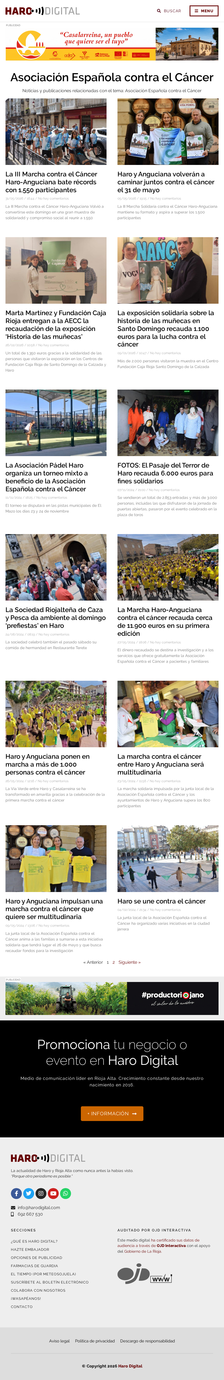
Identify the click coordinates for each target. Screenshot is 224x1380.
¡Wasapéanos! (26, 1299)
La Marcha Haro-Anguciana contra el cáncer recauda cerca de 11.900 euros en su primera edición (165, 621)
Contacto (22, 1307)
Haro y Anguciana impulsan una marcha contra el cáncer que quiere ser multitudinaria (54, 909)
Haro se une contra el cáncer (161, 901)
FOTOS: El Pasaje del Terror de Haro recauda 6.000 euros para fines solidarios (165, 473)
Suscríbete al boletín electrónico (50, 1282)
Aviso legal (59, 1341)
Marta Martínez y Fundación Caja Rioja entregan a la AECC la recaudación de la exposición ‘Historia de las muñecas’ (55, 324)
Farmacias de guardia (34, 1266)
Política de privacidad (95, 1341)
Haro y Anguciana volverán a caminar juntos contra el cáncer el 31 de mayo (165, 182)
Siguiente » (130, 962)
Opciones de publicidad (36, 1258)
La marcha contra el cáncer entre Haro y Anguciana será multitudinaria (160, 764)
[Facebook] (16, 1193)
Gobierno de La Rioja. (143, 1251)
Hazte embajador (30, 1250)
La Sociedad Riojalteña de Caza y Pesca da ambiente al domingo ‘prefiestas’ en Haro (55, 617)
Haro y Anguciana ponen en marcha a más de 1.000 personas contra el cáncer (47, 764)
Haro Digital (130, 1366)
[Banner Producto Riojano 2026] (112, 1011)
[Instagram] (41, 1193)
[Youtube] (53, 1193)
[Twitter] (28, 1193)
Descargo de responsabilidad (147, 1341)
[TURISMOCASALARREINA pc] (112, 57)
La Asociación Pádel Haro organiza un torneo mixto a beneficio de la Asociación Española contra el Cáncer (46, 477)
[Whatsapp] (65, 1193)
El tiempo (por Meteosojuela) (43, 1274)
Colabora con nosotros (38, 1290)
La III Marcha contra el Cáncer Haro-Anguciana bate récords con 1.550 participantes (51, 182)
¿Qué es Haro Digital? (34, 1241)
